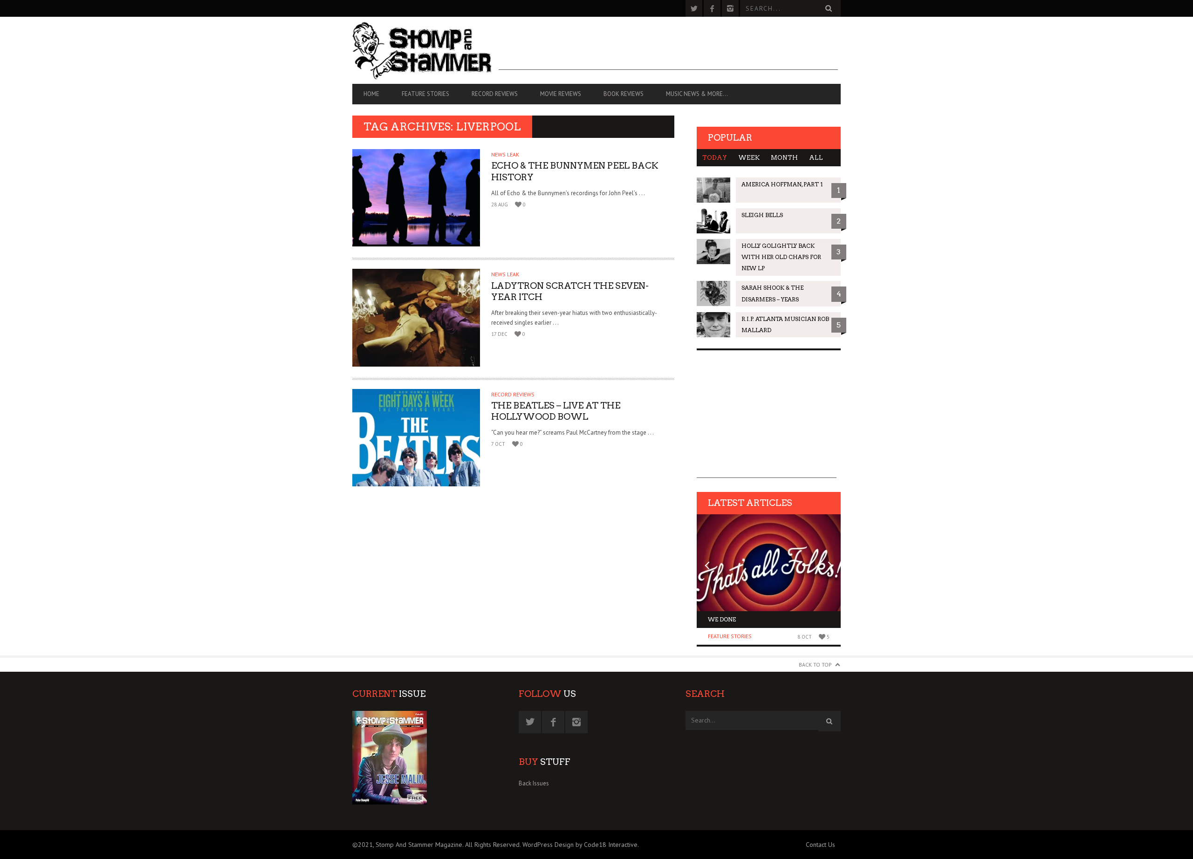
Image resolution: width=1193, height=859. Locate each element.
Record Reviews (495, 94)
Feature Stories (425, 94)
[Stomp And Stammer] (425, 50)
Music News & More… (697, 94)
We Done (722, 619)
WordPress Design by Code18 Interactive (580, 844)
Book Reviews (623, 94)
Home (371, 94)
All (816, 157)
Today (714, 157)
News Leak (505, 154)
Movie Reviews (560, 94)
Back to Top (815, 664)
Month (784, 157)
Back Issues (534, 783)
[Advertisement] (668, 49)
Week (749, 157)
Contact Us (820, 844)
